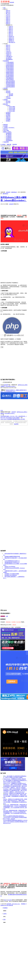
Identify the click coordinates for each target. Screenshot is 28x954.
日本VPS (8, 16)
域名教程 (11, 95)
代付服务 (5, 126)
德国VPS (8, 22)
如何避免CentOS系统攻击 (11, 575)
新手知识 (8, 101)
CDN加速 (8, 98)
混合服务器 (8, 58)
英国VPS (8, 20)
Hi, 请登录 (3, 144)
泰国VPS (11, 28)
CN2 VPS (8, 50)
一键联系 (14, 624)
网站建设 (8, 113)
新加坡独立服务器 (10, 83)
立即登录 (3, 616)
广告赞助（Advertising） (9, 127)
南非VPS (11, 33)
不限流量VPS (9, 56)
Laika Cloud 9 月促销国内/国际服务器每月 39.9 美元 (13, 419)
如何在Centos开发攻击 (10, 566)
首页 (4, 7)
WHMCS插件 (12, 111)
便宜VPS (8, 45)
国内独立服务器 (10, 66)
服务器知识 (14, 192)
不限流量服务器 (10, 78)
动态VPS (8, 48)
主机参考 (12, 2)
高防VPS (8, 46)
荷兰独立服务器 (10, 75)
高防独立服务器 (10, 79)
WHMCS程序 (12, 109)
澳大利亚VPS (12, 42)
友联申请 (10, 905)
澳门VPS (8, 13)
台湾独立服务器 (10, 69)
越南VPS (11, 32)
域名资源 (8, 92)
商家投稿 (5, 124)
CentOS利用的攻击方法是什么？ (12, 560)
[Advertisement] (14, 177)
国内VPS (8, 12)
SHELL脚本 (6, 130)
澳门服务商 (8, 134)
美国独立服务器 (10, 73)
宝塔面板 (8, 119)
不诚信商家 (6, 142)
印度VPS (11, 26)
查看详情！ (19, 215)
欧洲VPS (8, 23)
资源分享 (8, 116)
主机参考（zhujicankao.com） (13, 903)
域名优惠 (11, 94)
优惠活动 (8, 118)
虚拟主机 (8, 91)
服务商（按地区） (7, 131)
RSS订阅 (6, 905)
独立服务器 (6, 60)
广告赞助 (21, 204)
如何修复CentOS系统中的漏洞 (12, 573)
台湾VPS (8, 15)
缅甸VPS (11, 29)
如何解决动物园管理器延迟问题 (12, 556)
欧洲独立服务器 (10, 76)
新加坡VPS (11, 36)
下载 (2, 347)
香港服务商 (8, 133)
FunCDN (10, 899)
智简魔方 (8, 120)
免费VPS (8, 96)
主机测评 (5, 88)
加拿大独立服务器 (10, 81)
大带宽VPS (8, 52)
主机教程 (5, 99)
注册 (7, 616)
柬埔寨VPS (11, 39)
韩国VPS (8, 17)
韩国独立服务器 (10, 72)
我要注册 (9, 144)
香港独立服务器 (10, 68)
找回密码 (15, 144)
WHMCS (8, 105)
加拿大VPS (11, 38)
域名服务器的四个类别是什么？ (12, 562)
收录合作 (5, 129)
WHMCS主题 (12, 108)
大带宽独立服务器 (10, 85)
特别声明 (16, 424)
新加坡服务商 (9, 140)
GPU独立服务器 (10, 63)
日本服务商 (8, 137)
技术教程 (8, 115)
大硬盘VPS (8, 55)
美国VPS (8, 19)
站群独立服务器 (10, 65)
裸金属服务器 (9, 59)
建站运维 (5, 104)
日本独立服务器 (10, 70)
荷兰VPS (11, 35)
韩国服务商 (8, 139)
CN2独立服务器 (10, 62)
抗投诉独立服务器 (10, 86)
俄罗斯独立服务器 (10, 82)
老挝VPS (11, 30)
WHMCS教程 (12, 106)
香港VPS (8, 10)
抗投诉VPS (8, 53)
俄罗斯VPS (11, 40)
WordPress (8, 112)
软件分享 (8, 102)
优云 (5, 899)
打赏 (2, 410)
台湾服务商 (8, 136)
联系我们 (23, 903)
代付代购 (18, 622)
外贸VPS (8, 49)
